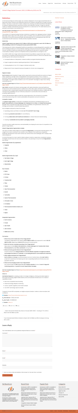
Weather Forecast (59, 18)
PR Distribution (65, 410)
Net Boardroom (15, 3)
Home (40, 3)
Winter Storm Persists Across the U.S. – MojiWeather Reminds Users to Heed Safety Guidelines (65, 40)
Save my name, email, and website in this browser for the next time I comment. (23, 372)
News (18, 305)
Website (4, 365)
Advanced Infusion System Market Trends (67, 63)
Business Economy (59, 76)
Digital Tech (50, 3)
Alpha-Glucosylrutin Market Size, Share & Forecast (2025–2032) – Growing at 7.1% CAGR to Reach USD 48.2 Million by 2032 (26, 311)
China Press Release (72, 410)
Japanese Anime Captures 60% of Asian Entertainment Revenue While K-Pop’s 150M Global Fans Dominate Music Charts (65, 49)
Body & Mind (70, 3)
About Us (51, 410)
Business (44, 3)
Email (4, 358)
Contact (55, 410)
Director (6, 305)
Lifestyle (64, 3)
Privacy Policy (60, 410)
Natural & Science (59, 83)
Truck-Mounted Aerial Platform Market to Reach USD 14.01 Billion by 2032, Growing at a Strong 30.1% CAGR (26, 319)
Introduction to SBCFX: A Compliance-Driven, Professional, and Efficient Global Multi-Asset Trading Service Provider (64, 30)
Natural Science (57, 3)
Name (4, 351)
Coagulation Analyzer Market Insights (29, 403)
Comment (5, 333)
